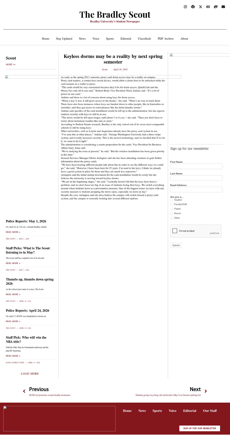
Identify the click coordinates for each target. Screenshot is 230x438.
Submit (176, 245)
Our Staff (210, 410)
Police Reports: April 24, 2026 (27, 310)
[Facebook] (193, 6)
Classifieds (144, 38)
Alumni (177, 213)
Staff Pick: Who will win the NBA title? (26, 339)
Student (178, 200)
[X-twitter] (200, 6)
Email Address (178, 185)
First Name (176, 162)
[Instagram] (185, 6)
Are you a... (176, 197)
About (184, 38)
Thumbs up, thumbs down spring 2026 (30, 281)
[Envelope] (223, 6)
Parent (177, 209)
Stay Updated (64, 38)
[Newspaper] (208, 6)
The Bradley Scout (115, 14)
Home (45, 38)
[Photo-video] (215, 6)
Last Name (176, 173)
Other (177, 218)
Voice (95, 38)
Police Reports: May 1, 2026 (26, 221)
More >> (10, 64)
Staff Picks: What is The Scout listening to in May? (28, 250)
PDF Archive (166, 38)
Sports (110, 38)
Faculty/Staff (180, 204)
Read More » (13, 232)
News (82, 38)
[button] (30, 373)
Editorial (126, 38)
